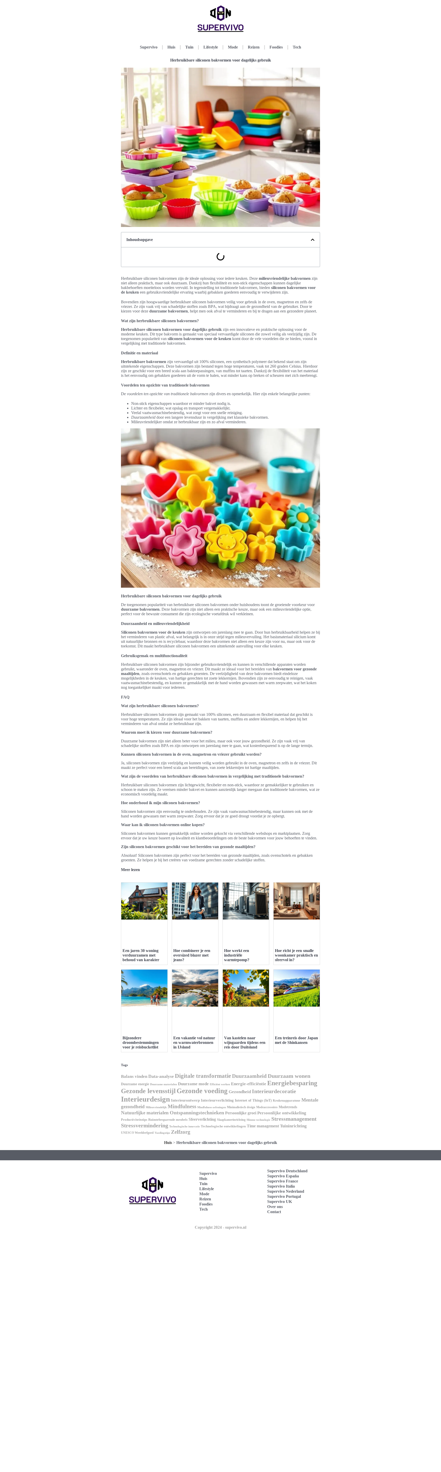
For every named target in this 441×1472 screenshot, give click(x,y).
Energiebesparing (292, 1083)
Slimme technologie (258, 1119)
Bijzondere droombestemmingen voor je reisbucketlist (140, 1042)
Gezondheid (240, 1091)
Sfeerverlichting (202, 1119)
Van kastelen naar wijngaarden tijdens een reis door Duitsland (244, 1042)
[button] (313, 240)
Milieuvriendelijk (156, 1107)
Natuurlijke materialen (145, 1112)
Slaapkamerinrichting (231, 1119)
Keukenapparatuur (286, 1100)
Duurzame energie (135, 1084)
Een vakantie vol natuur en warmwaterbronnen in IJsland (194, 1042)
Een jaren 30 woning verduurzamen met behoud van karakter (140, 955)
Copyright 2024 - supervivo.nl (220, 1227)
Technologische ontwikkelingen (223, 1126)
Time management (263, 1126)
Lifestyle (210, 47)
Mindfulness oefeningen (211, 1107)
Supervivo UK (279, 1201)
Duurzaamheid (249, 1076)
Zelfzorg (180, 1132)
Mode (233, 47)
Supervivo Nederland (285, 1191)
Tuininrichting (293, 1126)
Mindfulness (182, 1106)
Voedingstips (162, 1132)
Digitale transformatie (203, 1076)
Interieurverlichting (217, 1100)
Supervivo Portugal (284, 1196)
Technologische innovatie (184, 1126)
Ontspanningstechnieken (197, 1112)
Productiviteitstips (134, 1119)
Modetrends (288, 1107)
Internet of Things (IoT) (253, 1100)
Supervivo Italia (281, 1186)
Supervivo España (283, 1176)
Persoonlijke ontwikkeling (281, 1112)
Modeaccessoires (267, 1107)
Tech (297, 47)
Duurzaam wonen (289, 1076)
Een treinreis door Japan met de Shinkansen (296, 1040)
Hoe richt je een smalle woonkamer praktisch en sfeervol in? (296, 955)
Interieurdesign (145, 1099)
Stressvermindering (144, 1125)
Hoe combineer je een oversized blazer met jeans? (191, 955)
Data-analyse (161, 1076)
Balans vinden (134, 1076)
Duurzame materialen (163, 1084)
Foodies (276, 47)
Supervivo (148, 47)
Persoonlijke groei (240, 1113)
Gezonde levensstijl (148, 1091)
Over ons (275, 1206)
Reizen (254, 47)
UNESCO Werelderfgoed (137, 1133)
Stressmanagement (293, 1119)
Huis (171, 47)
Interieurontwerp (185, 1100)
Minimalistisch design (241, 1107)
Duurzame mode (193, 1083)
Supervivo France (282, 1181)
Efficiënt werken (220, 1084)
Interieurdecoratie (274, 1091)
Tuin (189, 47)
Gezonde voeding (202, 1091)
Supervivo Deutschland (287, 1171)
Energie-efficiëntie (248, 1083)
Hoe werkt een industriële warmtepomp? (236, 955)
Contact (274, 1212)
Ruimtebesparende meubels (168, 1119)
